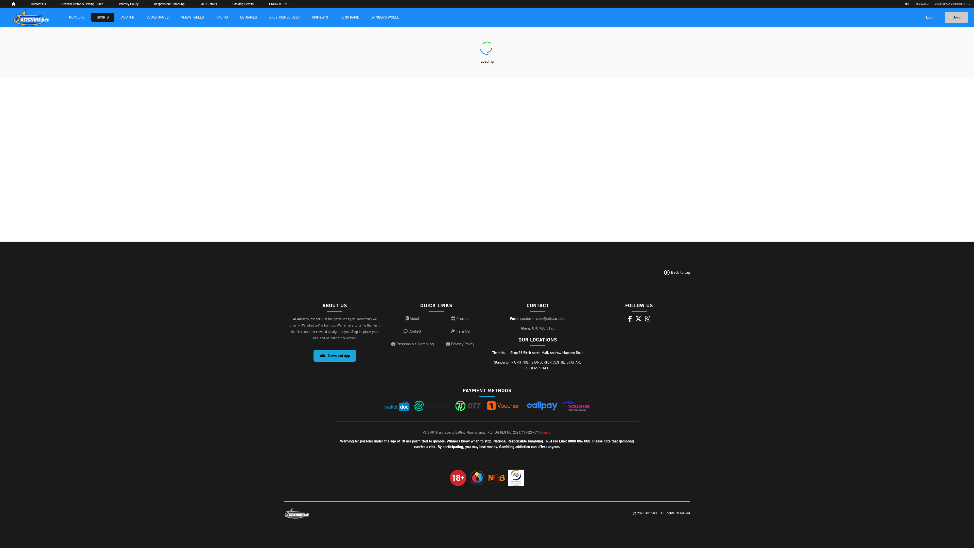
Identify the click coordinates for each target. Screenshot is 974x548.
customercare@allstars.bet (543, 318)
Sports (103, 17)
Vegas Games (158, 17)
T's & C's (462, 331)
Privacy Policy (462, 343)
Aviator (127, 17)
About (414, 318)
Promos (462, 318)
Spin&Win (320, 17)
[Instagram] (647, 319)
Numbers (76, 17)
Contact (414, 331)
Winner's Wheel (385, 17)
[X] (638, 319)
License (544, 432)
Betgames (248, 17)
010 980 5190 (543, 328)
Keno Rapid (349, 17)
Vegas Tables (192, 17)
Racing (222, 17)
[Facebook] (630, 319)
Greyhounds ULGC (284, 17)
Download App (339, 355)
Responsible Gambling (414, 343)
